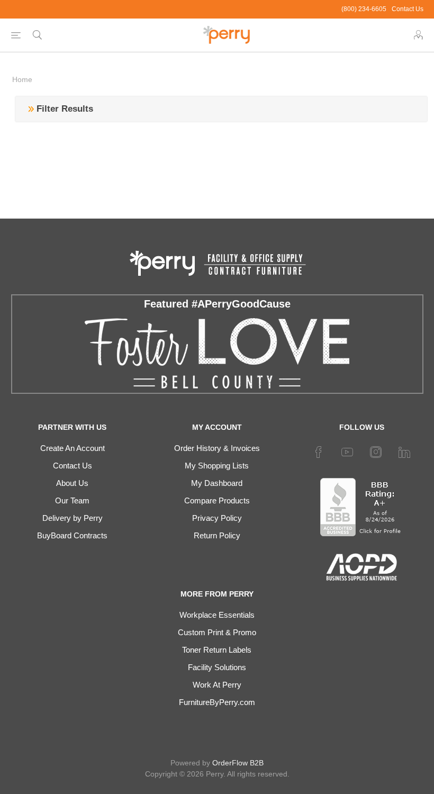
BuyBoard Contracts (72, 535)
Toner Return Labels (216, 649)
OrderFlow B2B (238, 763)
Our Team (72, 500)
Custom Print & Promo (217, 632)
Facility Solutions (217, 667)
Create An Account (72, 448)
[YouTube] (347, 452)
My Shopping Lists (217, 465)
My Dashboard (216, 483)
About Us (72, 483)
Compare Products (217, 500)
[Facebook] (318, 452)
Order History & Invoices (217, 448)
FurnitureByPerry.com (217, 702)
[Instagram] (375, 452)
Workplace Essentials (217, 614)
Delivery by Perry (72, 517)
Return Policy (217, 535)
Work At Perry (217, 684)
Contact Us (407, 9)
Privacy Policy (217, 517)
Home (22, 79)
